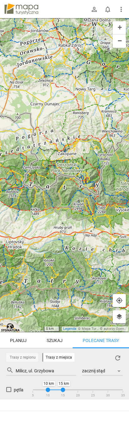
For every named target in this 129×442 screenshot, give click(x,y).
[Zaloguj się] (94, 9)
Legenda (69, 329)
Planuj (18, 340)
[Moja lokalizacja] (119, 300)
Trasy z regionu (23, 357)
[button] (119, 28)
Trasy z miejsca (59, 357)
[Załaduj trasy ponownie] (118, 358)
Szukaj (55, 340)
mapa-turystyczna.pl (21, 9)
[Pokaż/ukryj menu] (121, 9)
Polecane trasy (101, 340)
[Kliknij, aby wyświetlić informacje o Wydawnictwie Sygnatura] (10, 327)
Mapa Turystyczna (96, 329)
